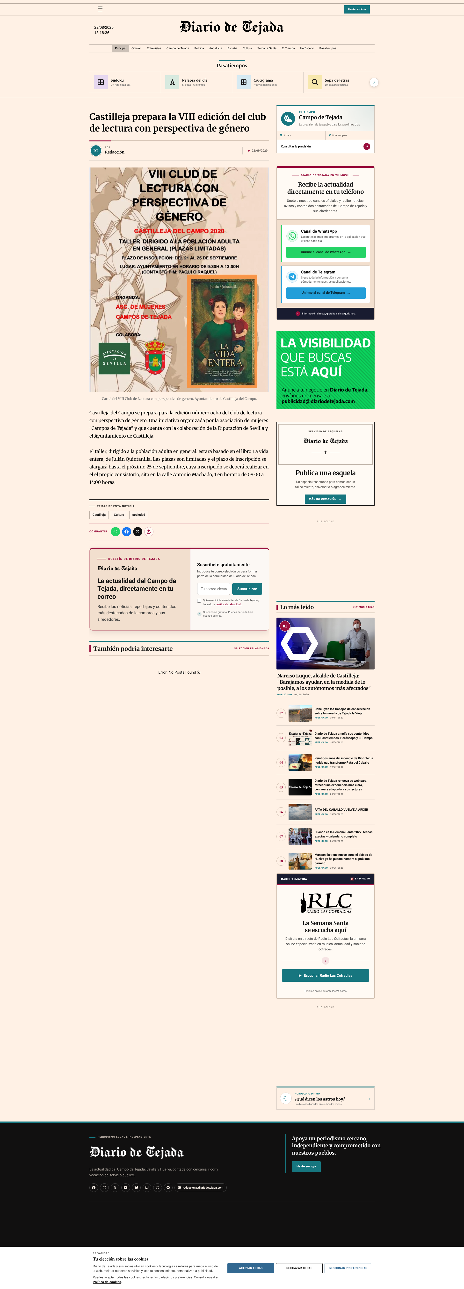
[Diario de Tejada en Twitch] (147, 1187)
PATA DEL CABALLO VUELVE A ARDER (341, 810)
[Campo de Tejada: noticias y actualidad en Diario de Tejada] (232, 27)
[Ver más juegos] (374, 82)
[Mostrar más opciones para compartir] (148, 531)
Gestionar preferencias (348, 1268)
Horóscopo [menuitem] (307, 48)
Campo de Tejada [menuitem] (178, 48)
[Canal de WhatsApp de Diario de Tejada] (157, 1187)
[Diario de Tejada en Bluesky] (136, 1187)
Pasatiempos (232, 66)
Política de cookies (107, 1282)
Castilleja (99, 515)
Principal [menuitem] (120, 48)
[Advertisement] (325, 559)
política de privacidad (229, 604)
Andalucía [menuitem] (215, 48)
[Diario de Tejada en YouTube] (125, 1187)
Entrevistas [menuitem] (154, 48)
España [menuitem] (232, 48)
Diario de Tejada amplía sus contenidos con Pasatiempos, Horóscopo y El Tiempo (343, 736)
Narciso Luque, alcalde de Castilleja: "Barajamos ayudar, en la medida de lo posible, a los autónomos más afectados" (324, 682)
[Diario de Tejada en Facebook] (93, 1187)
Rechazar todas (299, 1268)
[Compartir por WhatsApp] (115, 531)
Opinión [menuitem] (136, 48)
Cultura (119, 515)
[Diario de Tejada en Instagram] (104, 1187)
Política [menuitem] (199, 48)
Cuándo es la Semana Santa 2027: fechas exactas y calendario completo (343, 834)
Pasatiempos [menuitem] (327, 48)
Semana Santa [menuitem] (266, 48)
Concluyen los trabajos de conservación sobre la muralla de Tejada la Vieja (342, 711)
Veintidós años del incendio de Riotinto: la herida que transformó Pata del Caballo (343, 761)
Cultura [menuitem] (247, 48)
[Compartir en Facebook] (126, 531)
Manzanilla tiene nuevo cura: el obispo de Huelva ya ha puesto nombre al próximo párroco (343, 859)
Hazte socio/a (357, 9)
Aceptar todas (250, 1268)
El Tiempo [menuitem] (288, 48)
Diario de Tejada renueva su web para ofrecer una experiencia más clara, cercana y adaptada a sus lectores (340, 785)
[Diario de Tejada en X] (115, 1187)
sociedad (138, 515)
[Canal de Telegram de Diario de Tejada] (168, 1187)
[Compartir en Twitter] (137, 531)
